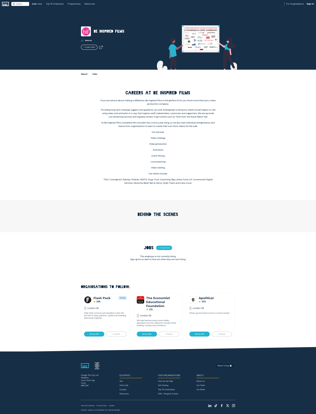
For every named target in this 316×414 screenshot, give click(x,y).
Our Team (201, 385)
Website (88, 40)
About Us (201, 381)
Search (19, 4)
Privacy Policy (102, 405)
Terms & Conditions (88, 405)
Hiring (122, 298)
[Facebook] (221, 405)
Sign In (310, 4)
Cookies (111, 405)
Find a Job (123, 385)
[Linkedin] (209, 405)
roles (37, 4)
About (84, 74)
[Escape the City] (5, 4)
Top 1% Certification (166, 389)
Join (121, 381)
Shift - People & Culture (168, 394)
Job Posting (163, 385)
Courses (122, 389)
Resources (89, 4)
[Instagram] (233, 405)
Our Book (201, 389)
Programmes (74, 4)
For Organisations (295, 4)
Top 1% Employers (55, 4)
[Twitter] (227, 405)
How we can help (165, 381)
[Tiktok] (215, 405)
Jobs (94, 74)
